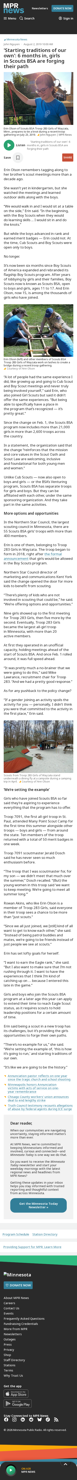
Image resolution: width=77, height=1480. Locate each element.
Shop (7, 1355)
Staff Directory (14, 1360)
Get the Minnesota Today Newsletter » (38, 1205)
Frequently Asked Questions (24, 1318)
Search (29, 18)
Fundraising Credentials (21, 1324)
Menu (12, 18)
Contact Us (11, 1308)
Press (8, 1344)
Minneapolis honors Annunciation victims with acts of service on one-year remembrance (33, 1088)
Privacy (9, 1349)
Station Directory (44, 1234)
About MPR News (16, 1298)
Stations (9, 1365)
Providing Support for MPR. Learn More (32, 1247)
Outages (10, 1339)
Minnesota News (17, 39)
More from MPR (15, 1329)
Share (67, 157)
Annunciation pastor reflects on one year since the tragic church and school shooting (39, 1077)
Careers (9, 1303)
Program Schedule (15, 1234)
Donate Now (62, 8)
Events (9, 1313)
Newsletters (13, 1334)
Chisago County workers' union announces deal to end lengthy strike (38, 1098)
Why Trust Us (13, 1375)
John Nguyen (12, 44)
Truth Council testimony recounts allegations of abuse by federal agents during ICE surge (40, 1107)
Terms (8, 1370)
